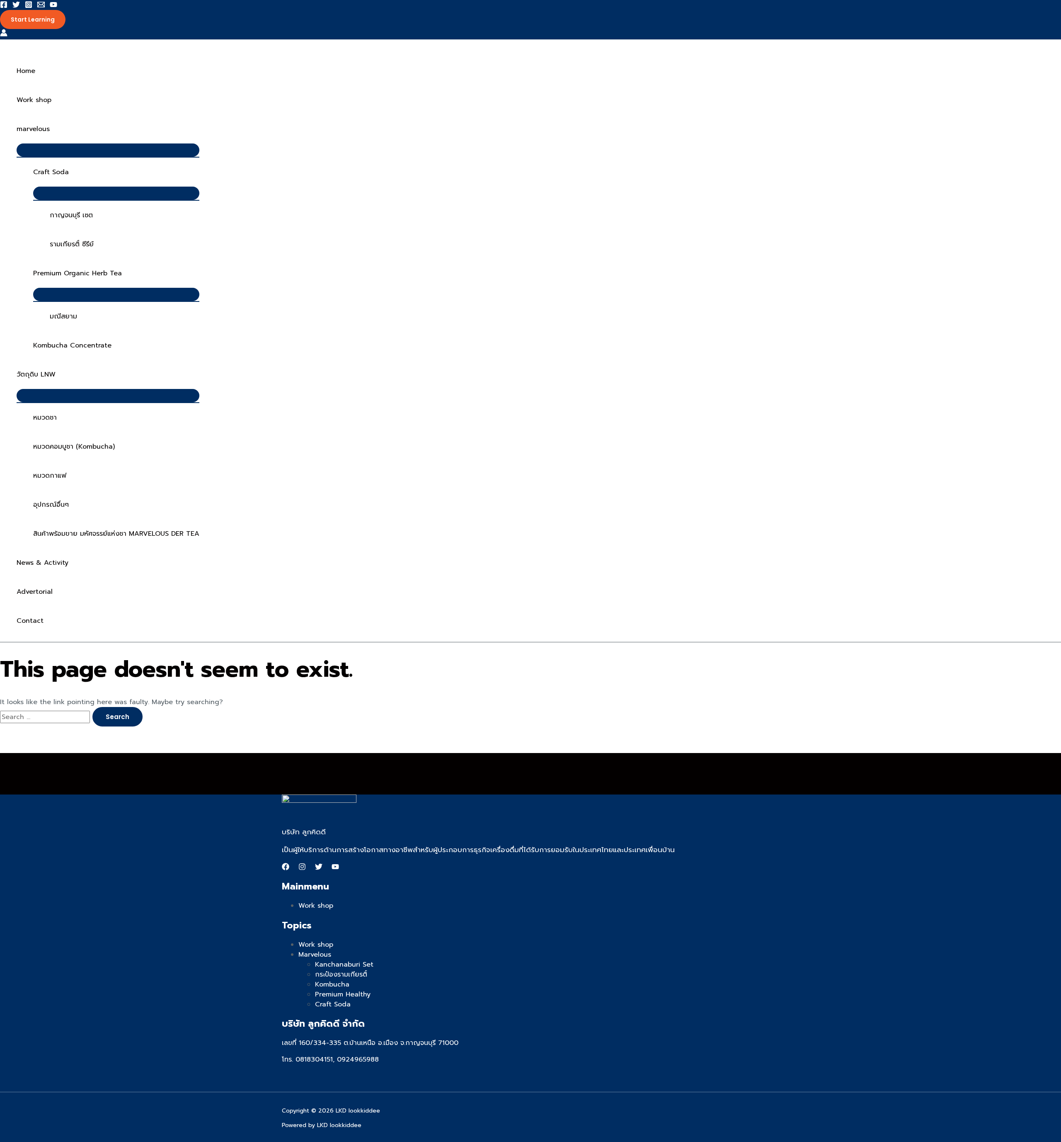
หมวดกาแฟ (49, 476)
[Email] (41, 6)
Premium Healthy (343, 994)
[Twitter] (16, 6)
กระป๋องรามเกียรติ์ (341, 974)
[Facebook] (3, 6)
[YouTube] (53, 6)
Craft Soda (51, 172)
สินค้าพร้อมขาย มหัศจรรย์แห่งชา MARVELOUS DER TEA (116, 534)
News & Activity (42, 563)
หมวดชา (45, 418)
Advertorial (35, 592)
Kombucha (332, 984)
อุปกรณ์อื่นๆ (51, 505)
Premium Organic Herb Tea (77, 273)
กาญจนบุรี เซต (71, 215)
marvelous (33, 129)
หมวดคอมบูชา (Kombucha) (74, 447)
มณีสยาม (63, 316)
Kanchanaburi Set (344, 964)
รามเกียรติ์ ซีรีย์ (72, 244)
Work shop (34, 100)
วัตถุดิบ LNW (36, 374)
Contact (30, 621)
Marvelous (314, 955)
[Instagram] (28, 6)
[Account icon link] (3, 34)
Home (26, 71)
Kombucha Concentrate (72, 345)
